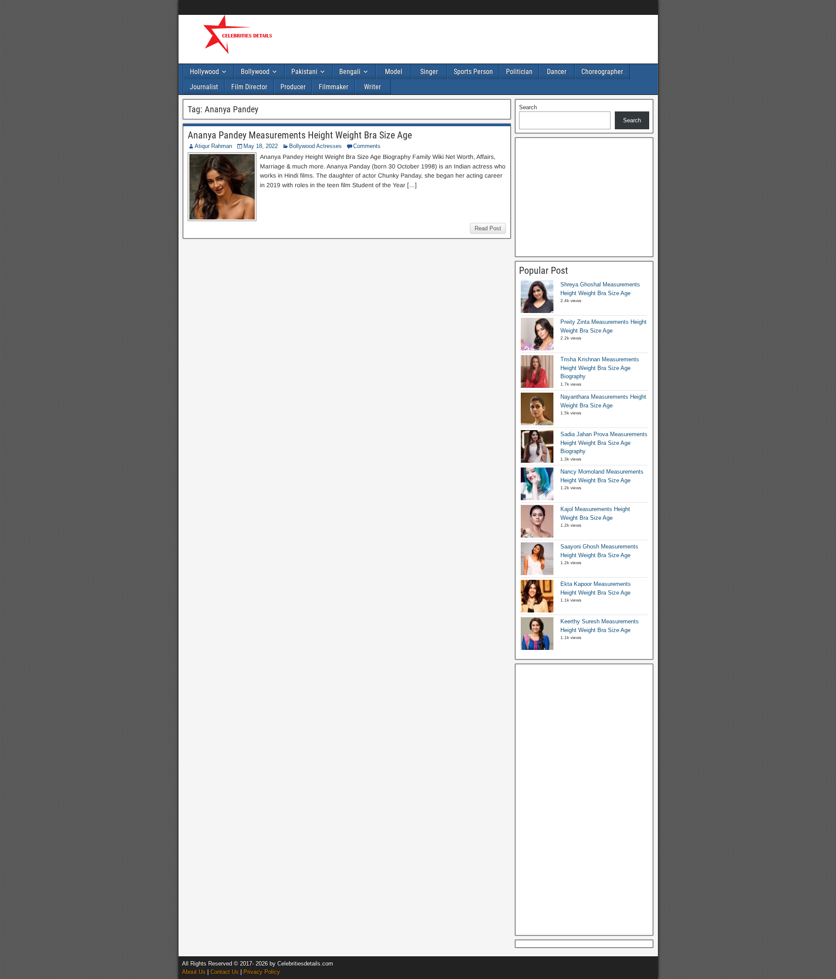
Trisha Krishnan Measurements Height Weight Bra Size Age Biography (599, 368)
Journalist (204, 87)
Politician (519, 71)
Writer (372, 87)
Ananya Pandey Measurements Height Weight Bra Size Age (300, 135)
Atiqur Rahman (213, 146)
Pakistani (304, 71)
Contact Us (224, 972)
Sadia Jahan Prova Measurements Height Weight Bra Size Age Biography (603, 442)
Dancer (556, 71)
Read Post (488, 228)
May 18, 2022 (260, 146)
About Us (194, 972)
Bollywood (255, 71)
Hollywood (204, 71)
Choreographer (602, 71)
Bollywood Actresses (315, 146)
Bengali (350, 71)
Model (393, 71)
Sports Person (473, 71)
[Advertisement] (452, 37)
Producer (293, 87)
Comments (367, 146)
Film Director (249, 87)
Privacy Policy (261, 972)
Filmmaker (333, 87)
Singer (429, 71)
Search (528, 107)
